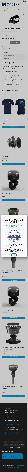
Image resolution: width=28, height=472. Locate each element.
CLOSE (14, 254)
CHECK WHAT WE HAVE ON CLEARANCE (14, 226)
